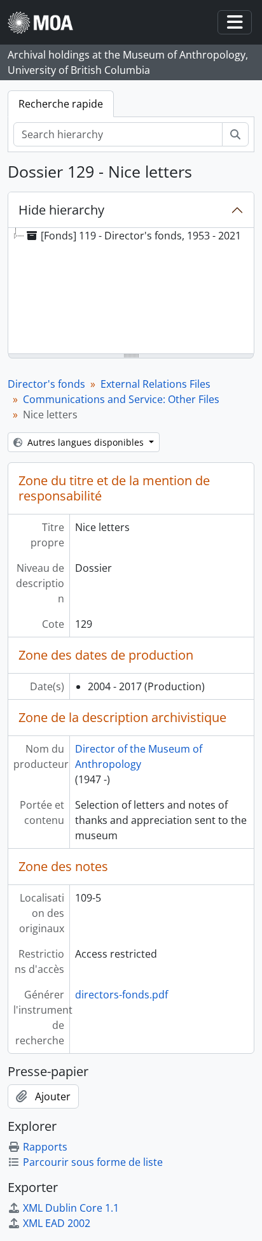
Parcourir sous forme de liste (93, 1162)
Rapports (45, 1147)
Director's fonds (46, 384)
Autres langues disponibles (85, 442)
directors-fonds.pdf (121, 995)
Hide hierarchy (61, 209)
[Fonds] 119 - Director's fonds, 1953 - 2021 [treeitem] (141, 236)
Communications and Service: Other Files (121, 399)
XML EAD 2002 (56, 1223)
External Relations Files (155, 384)
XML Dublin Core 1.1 (71, 1208)
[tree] (131, 291)
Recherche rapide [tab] (60, 104)
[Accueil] (45, 22)
